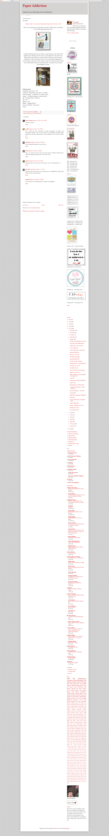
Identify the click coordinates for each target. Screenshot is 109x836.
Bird (70, 728)
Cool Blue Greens (74, 367)
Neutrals (77, 763)
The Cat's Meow (74, 738)
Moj (71, 763)
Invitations (81, 757)
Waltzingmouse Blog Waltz (80, 739)
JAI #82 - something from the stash (78, 341)
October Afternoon (71, 735)
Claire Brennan (72, 615)
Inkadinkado (73, 757)
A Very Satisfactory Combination (77, 350)
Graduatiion (84, 755)
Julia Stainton (71, 600)
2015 (70, 319)
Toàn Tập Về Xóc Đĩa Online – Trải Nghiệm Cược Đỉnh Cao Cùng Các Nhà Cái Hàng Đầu (76, 531)
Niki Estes (84, 733)
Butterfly (74, 701)
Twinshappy (80, 778)
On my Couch (81, 763)
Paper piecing (69, 766)
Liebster (77, 760)
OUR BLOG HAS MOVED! (74, 537)
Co (76, 747)
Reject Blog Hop (82, 735)
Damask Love (83, 749)
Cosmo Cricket (79, 712)
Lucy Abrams (71, 552)
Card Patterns (75, 691)
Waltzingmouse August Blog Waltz (77, 380)
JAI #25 (84, 757)
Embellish (69, 699)
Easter (71, 719)
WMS (68, 696)
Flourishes (75, 699)
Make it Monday (80, 696)
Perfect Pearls (74, 766)
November (72, 332)
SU (74, 678)
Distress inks (83, 728)
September (72, 337)
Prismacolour (70, 714)
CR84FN (73, 685)
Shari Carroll (71, 566)
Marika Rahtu (71, 635)
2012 (70, 326)
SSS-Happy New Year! (73, 647)
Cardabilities (69, 717)
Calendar (68, 746)
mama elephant (72, 536)
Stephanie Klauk (72, 641)
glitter (68, 782)
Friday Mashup (71, 755)
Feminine (81, 754)
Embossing (78, 685)
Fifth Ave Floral (70, 730)
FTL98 (72, 754)
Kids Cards (72, 733)
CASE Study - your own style (76, 345)
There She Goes (71, 723)
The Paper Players (72, 452)
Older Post (60, 205)
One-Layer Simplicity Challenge (75, 475)
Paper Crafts (76, 720)
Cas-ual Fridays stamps (81, 711)
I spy (70, 757)
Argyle (71, 741)
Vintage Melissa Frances (75, 779)
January (72, 426)
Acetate (68, 741)
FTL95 (69, 754)
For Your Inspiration (81, 701)
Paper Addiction (35, 6)
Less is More (73, 696)
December (72, 330)
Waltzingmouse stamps (73, 443)
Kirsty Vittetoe (29, 120)
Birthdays (80, 680)
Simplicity (70, 506)
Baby (81, 693)
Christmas (70, 680)
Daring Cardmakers (76, 728)
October (72, 334)
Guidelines (72, 731)
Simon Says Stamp (72, 439)
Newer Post (25, 205)
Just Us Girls (78, 719)
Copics (69, 685)
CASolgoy (84, 744)
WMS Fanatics (69, 781)
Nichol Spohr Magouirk (73, 541)
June (71, 414)
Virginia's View (83, 779)
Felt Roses (77, 754)
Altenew (70, 661)
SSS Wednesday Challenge (74, 456)
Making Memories (83, 760)
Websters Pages (76, 781)
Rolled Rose (74, 768)
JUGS (33, 113)
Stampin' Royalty (72, 469)
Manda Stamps (71, 656)
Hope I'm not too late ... (75, 372)
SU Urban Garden (78, 771)
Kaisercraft (84, 719)
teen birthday (80, 725)
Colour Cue (80, 747)
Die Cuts (82, 750)
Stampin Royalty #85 (74, 359)
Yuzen (80, 781)
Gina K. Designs (72, 593)
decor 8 (70, 673)
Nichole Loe (28, 142)
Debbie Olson (71, 561)
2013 (70, 324)
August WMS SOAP (74, 403)
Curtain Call (76, 749)
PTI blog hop (38, 113)
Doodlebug (69, 752)
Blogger (67, 828)
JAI (73, 682)
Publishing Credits (28, 15)
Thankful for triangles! (73, 662)
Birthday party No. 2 (74, 407)
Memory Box (83, 703)
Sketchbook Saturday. (71, 773)
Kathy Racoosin (72, 545)
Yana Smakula (71, 493)
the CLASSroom (72, 606)
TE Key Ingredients (70, 774)
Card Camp (72, 715)
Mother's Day (83, 706)
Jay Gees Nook (80, 758)
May (71, 417)
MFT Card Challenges (73, 482)
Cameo (68, 715)
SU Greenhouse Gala (77, 770)
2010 (70, 428)
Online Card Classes (76, 698)
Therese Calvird (72, 522)
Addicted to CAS (82, 714)
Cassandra (76, 22)
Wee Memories (74, 725)
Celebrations (79, 746)
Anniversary (80, 727)
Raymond (27, 179)
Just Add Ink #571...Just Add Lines (75, 557)
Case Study (83, 683)
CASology (70, 462)
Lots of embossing (74, 347)
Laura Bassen (71, 646)
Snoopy (76, 773)
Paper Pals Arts (78, 704)
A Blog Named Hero (73, 472)
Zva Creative (84, 781)
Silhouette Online (72, 437)
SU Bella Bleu (69, 770)
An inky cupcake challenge (76, 361)
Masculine (73, 695)
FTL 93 (83, 752)
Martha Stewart (70, 762)
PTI (68, 678)
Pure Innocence (80, 766)
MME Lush (69, 720)
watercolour (79, 709)
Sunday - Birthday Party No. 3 (77, 405)
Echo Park (73, 752)
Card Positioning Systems (81, 715)
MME (85, 712)
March (71, 421)
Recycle (70, 768)
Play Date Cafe (78, 682)
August (72, 339)
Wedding (69, 725)
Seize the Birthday (71, 736)
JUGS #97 (72, 378)
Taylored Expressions (81, 695)
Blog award (73, 742)
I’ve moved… (71, 611)
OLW (85, 687)
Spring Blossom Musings (74, 556)
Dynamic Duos (78, 690)
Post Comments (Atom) (34, 207)
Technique (76, 774)
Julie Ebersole (71, 610)
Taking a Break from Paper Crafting (76, 562)
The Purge (70, 507)
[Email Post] (40, 111)
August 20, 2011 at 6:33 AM (36, 160)
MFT (82, 685)
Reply (26, 124)
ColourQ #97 (73, 392)
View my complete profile (73, 32)
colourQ (70, 479)
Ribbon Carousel (74, 722)
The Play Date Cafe (78, 776)
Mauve (75, 762)
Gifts (75, 755)
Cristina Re (77, 703)
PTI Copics (76, 765)
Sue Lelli (27, 169)
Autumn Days (75, 741)
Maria (26, 150)
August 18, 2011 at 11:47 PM (36, 129)
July (71, 412)
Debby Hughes (71, 516)
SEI (79, 722)
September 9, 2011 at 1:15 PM (37, 169)
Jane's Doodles (73, 758)
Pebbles (77, 735)
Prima (80, 699)
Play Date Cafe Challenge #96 (77, 343)
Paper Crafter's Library (73, 621)
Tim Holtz (70, 778)
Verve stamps (70, 690)
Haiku (68, 757)
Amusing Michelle (72, 575)
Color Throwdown (72, 459)
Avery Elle (74, 711)
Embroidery (77, 752)
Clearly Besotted (72, 572)
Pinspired (69, 707)
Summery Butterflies (74, 352)
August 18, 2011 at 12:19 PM (39, 120)
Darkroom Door (79, 717)
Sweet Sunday (79, 707)
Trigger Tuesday (71, 709)
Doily (85, 750)
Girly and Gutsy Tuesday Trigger (77, 370)
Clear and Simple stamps (71, 747)
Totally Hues (75, 778)
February (72, 423)
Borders (84, 742)
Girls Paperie (78, 755)
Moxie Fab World (70, 704)
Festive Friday (70, 703)
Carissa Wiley (71, 627)
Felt (74, 754)
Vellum (73, 739)
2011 (70, 328)
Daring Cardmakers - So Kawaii (77, 390)
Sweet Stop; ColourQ (82, 773)
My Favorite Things (73, 581)
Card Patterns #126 (74, 409)
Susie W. (27, 160)
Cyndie (27, 129)
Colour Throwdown (78, 687)
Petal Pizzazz (83, 720)
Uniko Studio (76, 714)
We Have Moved (71, 607)
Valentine (77, 693)
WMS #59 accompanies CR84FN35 (78, 395)
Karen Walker (71, 510)
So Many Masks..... (72, 658)
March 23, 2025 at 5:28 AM (36, 179)
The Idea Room (71, 671)
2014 (70, 321)
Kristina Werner (72, 499)
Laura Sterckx (71, 529)
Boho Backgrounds (79, 742)
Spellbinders (83, 691)
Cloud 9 (74, 717)
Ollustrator (56, 828)
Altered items (29, 113)
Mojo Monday (71, 466)
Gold (68, 731)
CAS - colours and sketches (76, 744)
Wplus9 (70, 445)
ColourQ (75, 680)
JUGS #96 (72, 397)
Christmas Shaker (72, 553)
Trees (71, 739)
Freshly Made (78, 730)
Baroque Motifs (81, 741)
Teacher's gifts (83, 722)
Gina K (74, 719)
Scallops (84, 771)
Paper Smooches (83, 765)
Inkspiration (77, 731)
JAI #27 (68, 758)
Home (22, 15)
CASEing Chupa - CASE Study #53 (78, 363)
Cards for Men (73, 746)
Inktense (77, 757)
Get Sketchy (83, 730)
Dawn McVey (69, 750)
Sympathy (84, 707)
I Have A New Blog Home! (74, 542)
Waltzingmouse (82, 678)
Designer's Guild (72, 669)
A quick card (73, 382)
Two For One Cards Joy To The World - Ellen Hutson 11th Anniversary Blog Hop (75, 630)
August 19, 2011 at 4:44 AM (35, 150)
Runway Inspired (71, 688)
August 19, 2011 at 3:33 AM (38, 142)
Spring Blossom (72, 650)
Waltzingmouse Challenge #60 (77, 384)
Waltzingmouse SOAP (81, 723)
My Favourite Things (73, 433)
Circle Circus (83, 746)
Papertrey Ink (71, 435)
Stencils (76, 736)
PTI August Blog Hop (75, 356)
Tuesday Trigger (71, 693)
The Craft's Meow (81, 774)
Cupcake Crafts (71, 749)
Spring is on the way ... (75, 354)
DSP (80, 749)
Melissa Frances (80, 762)
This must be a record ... (75, 365)
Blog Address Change (73, 642)
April (71, 419)
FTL (80, 752)
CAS (85, 680)
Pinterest (69, 722)
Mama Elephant (78, 733)
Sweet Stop (81, 736)
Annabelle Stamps (74, 727)
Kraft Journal (73, 760)
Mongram (74, 763)
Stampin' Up (71, 441)
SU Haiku (83, 770)
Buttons (68, 744)
